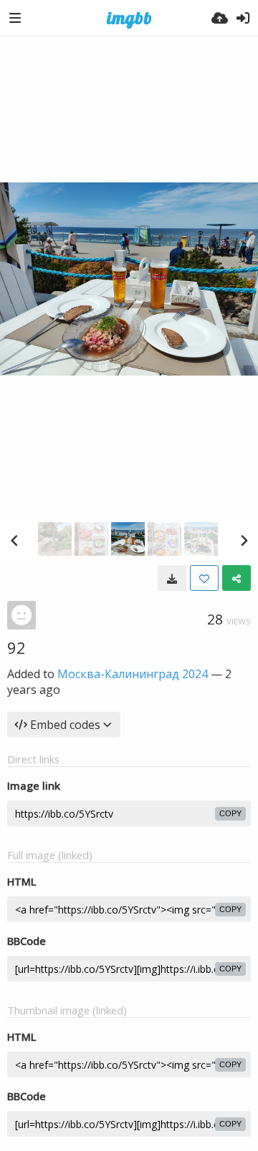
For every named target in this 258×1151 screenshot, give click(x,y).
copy (230, 813)
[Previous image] (14, 540)
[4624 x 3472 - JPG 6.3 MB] (172, 578)
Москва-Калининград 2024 (132, 674)
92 (16, 647)
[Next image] (243, 540)
